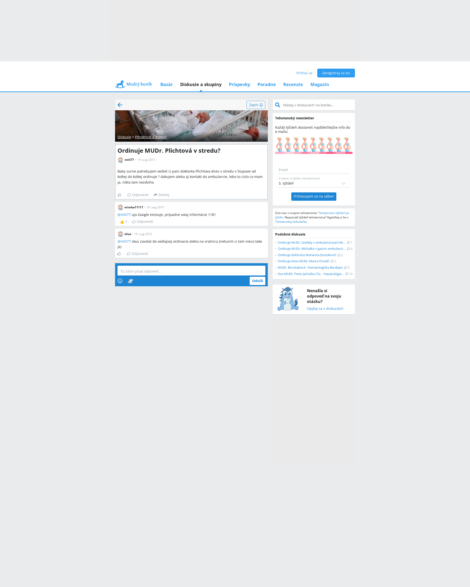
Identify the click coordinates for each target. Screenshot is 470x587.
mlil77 (126, 214)
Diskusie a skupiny (201, 84)
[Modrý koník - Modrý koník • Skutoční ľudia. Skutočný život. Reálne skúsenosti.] (133, 85)
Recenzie (293, 84)
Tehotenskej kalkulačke (291, 222)
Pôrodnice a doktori (151, 137)
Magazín (319, 84)
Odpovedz (140, 194)
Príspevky (239, 84)
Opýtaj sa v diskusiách (325, 309)
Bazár (166, 84)
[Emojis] (120, 281)
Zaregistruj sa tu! (336, 73)
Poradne (267, 84)
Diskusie (124, 137)
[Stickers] (130, 281)
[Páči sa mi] (121, 195)
